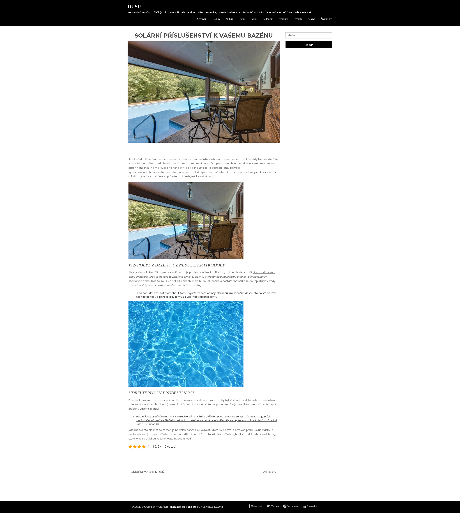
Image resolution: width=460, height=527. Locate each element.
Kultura (229, 19)
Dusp (134, 6)
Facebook (256, 506)
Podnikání (268, 19)
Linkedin (312, 506)
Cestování (202, 19)
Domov (216, 19)
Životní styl (326, 19)
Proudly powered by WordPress (150, 506)
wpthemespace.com (212, 506)
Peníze (254, 19)
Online (242, 19)
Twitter (275, 506)
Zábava (311, 19)
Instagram (292, 506)
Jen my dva (269, 471)
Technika (297, 19)
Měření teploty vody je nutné (147, 471)
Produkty (283, 19)
